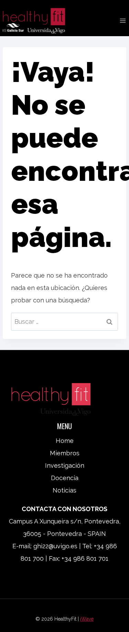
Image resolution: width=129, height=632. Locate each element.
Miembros (64, 453)
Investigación (64, 465)
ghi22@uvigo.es (55, 546)
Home (65, 440)
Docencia (64, 477)
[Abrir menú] (122, 20)
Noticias (64, 490)
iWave (87, 619)
